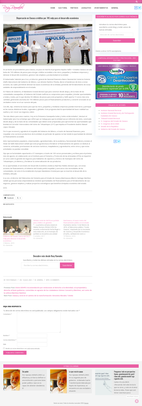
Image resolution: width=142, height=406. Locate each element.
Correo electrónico (9, 340)
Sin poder (25, 371)
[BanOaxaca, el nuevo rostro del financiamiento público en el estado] (78, 229)
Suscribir (117, 40)
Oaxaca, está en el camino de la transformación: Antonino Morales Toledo (42, 295)
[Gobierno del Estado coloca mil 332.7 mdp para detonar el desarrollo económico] (17, 227)
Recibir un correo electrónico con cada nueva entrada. (23, 348)
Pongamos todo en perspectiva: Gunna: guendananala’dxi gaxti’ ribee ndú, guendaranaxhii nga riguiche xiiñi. (124, 375)
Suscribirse (67, 265)
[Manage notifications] (137, 401)
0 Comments (54, 280)
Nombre (6, 335)
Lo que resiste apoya (76, 371)
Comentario (7, 314)
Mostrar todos (132, 396)
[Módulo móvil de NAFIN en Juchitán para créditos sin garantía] (48, 229)
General (40, 280)
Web (4, 344)
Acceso (86, 403)
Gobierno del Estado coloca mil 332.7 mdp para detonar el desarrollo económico (16, 238)
